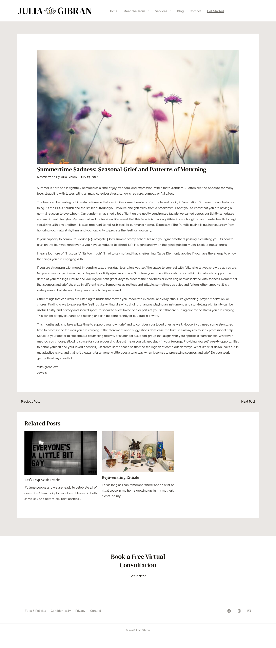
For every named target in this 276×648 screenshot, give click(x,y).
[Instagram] (239, 611)
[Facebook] (229, 611)
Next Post (250, 401)
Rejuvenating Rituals (120, 477)
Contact (195, 11)
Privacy (80, 611)
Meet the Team (134, 11)
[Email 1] (249, 611)
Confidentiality (61, 611)
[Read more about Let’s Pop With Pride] (60, 453)
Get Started (215, 11)
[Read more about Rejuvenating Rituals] (138, 451)
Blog (180, 11)
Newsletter (45, 177)
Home (113, 11)
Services (161, 11)
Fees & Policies (35, 611)
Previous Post (28, 401)
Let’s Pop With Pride (42, 480)
